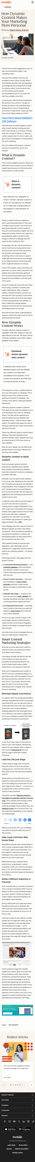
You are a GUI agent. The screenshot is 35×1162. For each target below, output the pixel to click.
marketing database (10, 567)
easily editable (23, 596)
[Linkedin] (24, 1122)
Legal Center (11, 1145)
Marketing (7, 7)
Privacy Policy (23, 1145)
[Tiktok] (33, 1122)
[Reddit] (28, 1122)
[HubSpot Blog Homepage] (6, 2)
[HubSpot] (17, 1137)
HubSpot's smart (8, 808)
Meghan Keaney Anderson (19, 30)
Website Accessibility (21, 1149)
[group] (17, 1061)
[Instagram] (9, 1122)
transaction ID (16, 750)
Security (9, 1149)
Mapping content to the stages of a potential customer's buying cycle (17, 798)
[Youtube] (14, 1122)
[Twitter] (19, 1122)
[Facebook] (5, 1122)
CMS (20, 522)
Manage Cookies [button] (17, 1152)
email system (15, 611)
